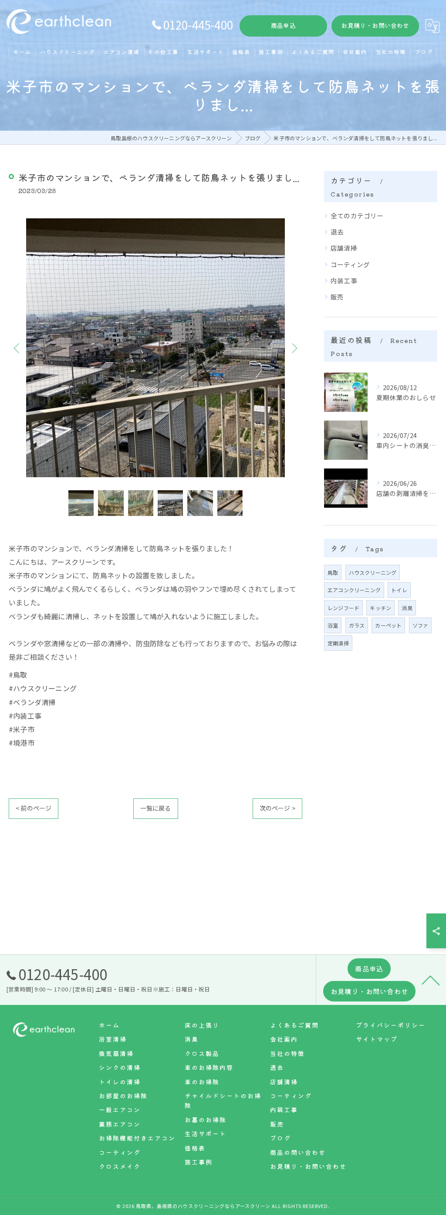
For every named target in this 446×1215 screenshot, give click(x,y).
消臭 (407, 607)
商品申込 (283, 25)
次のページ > (277, 808)
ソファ (420, 625)
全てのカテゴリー (357, 215)
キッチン (380, 607)
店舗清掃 (344, 247)
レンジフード (343, 607)
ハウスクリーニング (373, 572)
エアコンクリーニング (354, 590)
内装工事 (344, 280)
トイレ (399, 590)
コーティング (350, 264)
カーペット (388, 625)
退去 (337, 231)
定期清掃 (338, 643)
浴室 (333, 625)
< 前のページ (33, 808)
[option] (155, 347)
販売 (337, 296)
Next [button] (293, 347)
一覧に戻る (155, 808)
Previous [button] (17, 347)
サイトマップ (377, 1039)
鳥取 (333, 572)
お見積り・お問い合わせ (375, 25)
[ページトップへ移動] (430, 979)
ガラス (357, 625)
